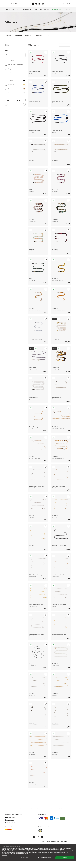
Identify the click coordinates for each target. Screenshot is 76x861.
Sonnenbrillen (27, 9)
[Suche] (57, 3)
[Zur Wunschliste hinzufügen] (45, 52)
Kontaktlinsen (38, 9)
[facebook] (34, 837)
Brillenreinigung (38, 35)
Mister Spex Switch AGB (53, 841)
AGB (43, 841)
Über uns (15, 809)
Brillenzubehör (8, 35)
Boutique (46, 9)
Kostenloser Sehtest (57, 9)
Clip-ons (47, 35)
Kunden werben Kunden (57, 809)
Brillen (8, 9)
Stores (68, 9)
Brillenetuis (28, 35)
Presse (33, 809)
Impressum (64, 841)
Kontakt (22, 809)
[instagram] (38, 837)
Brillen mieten (16, 9)
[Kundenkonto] (63, 3)
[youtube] (42, 837)
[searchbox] (15, 55)
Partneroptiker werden (43, 809)
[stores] (60, 3)
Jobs (27, 809)
